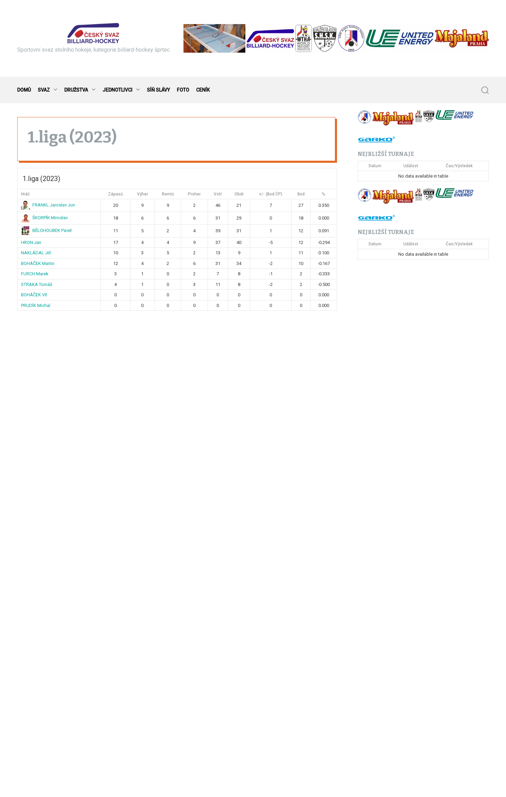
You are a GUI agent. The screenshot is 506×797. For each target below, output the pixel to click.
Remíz (168, 193)
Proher (194, 193)
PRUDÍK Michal (35, 305)
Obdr (239, 193)
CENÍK (203, 90)
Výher (142, 193)
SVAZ (44, 90)
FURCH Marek (35, 273)
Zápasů (115, 193)
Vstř (218, 193)
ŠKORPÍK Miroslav (50, 217)
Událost (410, 165)
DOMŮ (24, 90)
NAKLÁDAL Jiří (36, 252)
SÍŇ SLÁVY (158, 90)
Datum (375, 165)
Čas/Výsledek (459, 165)
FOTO (183, 90)
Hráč (25, 193)
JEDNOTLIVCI (118, 90)
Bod (301, 193)
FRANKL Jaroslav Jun (53, 205)
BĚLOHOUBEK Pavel (52, 230)
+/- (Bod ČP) (270, 193)
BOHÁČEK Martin (37, 263)
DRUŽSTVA (76, 90)
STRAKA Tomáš (36, 284)
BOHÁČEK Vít (34, 294)
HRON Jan (31, 242)
